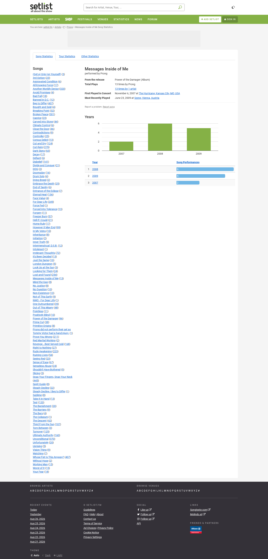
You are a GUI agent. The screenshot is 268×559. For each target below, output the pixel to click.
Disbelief (37, 161)
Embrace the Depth (43, 183)
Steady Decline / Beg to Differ (49, 391)
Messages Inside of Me (46, 278)
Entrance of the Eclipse (46, 190)
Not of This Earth (42, 296)
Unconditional (40, 438)
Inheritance (39, 234)
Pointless (38, 311)
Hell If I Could (40, 220)
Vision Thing (40, 449)
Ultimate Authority (43, 435)
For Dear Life (40, 201)
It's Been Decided (42, 256)
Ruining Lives (40, 355)
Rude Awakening (42, 351)
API (139, 523)
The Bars (38, 413)
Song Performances (187, 162)
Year (95, 162)
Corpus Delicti (40, 139)
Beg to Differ (40, 103)
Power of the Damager (45, 318)
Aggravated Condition (45, 81)
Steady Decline (41, 387)
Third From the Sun (43, 424)
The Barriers (39, 409)
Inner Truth (39, 241)
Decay (36, 154)
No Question (40, 289)
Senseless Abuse (42, 365)
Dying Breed (39, 179)
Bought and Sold (42, 107)
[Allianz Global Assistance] (196, 529)
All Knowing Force (43, 85)
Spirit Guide (39, 384)
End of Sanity (40, 187)
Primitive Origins (42, 325)
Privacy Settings (92, 537)
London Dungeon (42, 263)
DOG (35, 169)
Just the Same (41, 260)
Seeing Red (39, 358)
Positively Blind (41, 314)
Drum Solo (38, 176)
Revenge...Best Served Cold (48, 344)
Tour (67, 56)
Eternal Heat (40, 194)
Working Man (40, 464)
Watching (38, 453)
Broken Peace (40, 114)
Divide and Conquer (44, 165)
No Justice (39, 285)
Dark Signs (39, 150)
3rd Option (39, 77)
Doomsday (39, 172)
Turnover (38, 431)
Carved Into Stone (43, 121)
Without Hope (40, 460)
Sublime (37, 395)
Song (44, 56)
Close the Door (41, 128)
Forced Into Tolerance (45, 209)
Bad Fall (37, 96)
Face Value (39, 198)
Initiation (38, 238)
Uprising (37, 446)
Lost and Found (42, 274)
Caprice (37, 118)
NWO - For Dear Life (44, 300)
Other (90, 56)
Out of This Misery (43, 307)
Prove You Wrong (42, 336)
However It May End (44, 227)
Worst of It (39, 468)
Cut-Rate (38, 147)
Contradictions (41, 132)
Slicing (36, 373)
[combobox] (134, 7)
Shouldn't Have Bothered (47, 369)
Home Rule (39, 223)
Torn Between (40, 427)
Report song (109, 107)
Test (35, 402)
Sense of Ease (40, 362)
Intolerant (38, 249)
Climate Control (41, 125)
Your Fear (38, 471)
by (125, 88)
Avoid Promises (41, 92)
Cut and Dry (39, 143)
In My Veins (39, 231)
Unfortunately (40, 442)
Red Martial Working (44, 340)
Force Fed (38, 205)
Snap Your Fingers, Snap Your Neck (52, 376)
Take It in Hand (41, 398)
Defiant (37, 158)
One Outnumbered (43, 303)
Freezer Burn (40, 216)
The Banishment (42, 406)
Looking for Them (43, 271)
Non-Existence (41, 293)
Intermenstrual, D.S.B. (45, 245)
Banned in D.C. (41, 99)
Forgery (37, 212)
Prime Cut (38, 322)
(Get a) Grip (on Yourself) (47, 74)
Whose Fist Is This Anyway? (48, 457)
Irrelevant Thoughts (44, 252)
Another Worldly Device (46, 88)
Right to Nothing (42, 347)
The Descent (40, 420)
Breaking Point (41, 110)
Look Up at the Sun (43, 267)
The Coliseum (40, 417)
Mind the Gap (40, 282)
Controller (38, 136)
